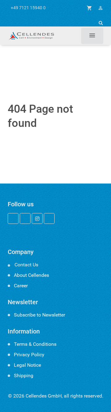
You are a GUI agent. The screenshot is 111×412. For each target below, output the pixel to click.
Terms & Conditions (35, 344)
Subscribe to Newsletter (39, 315)
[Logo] (31, 35)
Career (21, 286)
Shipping (23, 375)
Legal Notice (27, 365)
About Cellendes (31, 275)
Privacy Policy (29, 354)
